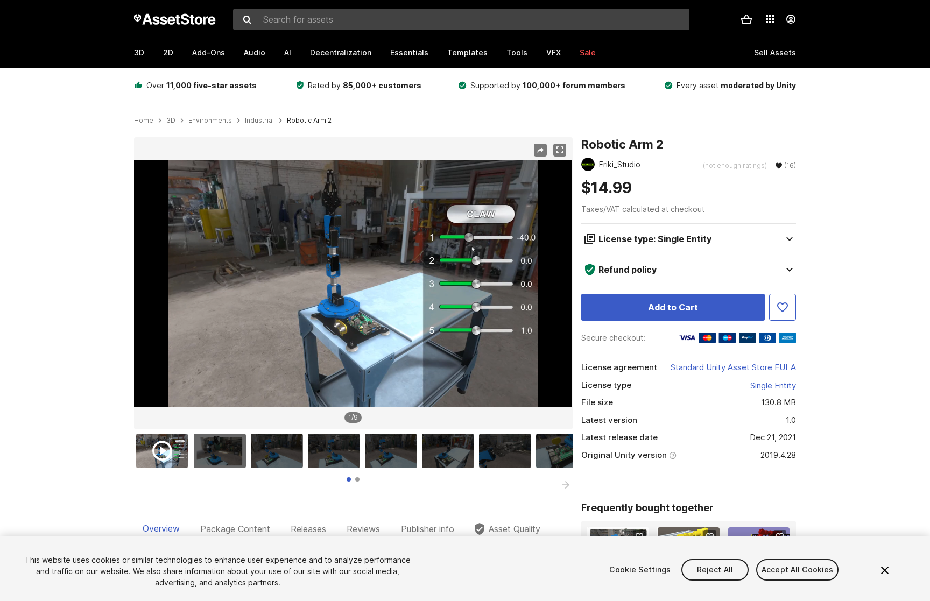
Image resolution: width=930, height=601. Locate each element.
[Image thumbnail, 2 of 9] (222, 451)
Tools (516, 52)
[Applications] (770, 18)
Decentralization (340, 52)
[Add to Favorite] (782, 307)
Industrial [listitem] (259, 120)
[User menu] (790, 19)
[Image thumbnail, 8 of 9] (564, 451)
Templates (467, 52)
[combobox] (461, 19)
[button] (746, 19)
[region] (353, 283)
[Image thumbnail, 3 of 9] (279, 451)
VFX (553, 52)
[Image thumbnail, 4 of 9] (336, 451)
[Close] (884, 570)
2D (168, 52)
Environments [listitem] (210, 120)
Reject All (715, 569)
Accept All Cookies (798, 569)
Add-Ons (208, 52)
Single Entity (773, 385)
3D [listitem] (170, 120)
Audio (254, 52)
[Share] (540, 150)
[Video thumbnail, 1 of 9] (165, 451)
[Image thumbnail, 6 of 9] (450, 451)
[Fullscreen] (559, 150)
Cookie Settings (640, 569)
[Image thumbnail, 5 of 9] (393, 451)
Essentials (409, 52)
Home (143, 120)
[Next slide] (566, 485)
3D (139, 52)
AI (287, 52)
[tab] (349, 479)
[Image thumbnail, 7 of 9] (507, 451)
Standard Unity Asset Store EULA (733, 367)
